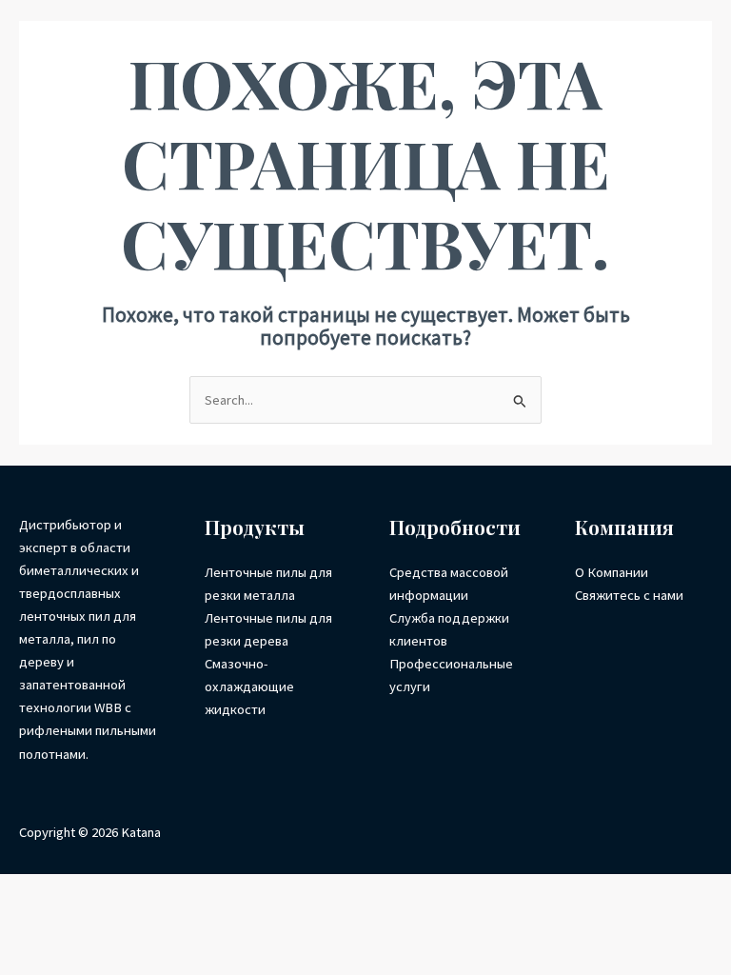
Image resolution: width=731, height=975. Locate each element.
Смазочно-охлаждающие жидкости (249, 686)
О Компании (611, 572)
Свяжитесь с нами (629, 595)
